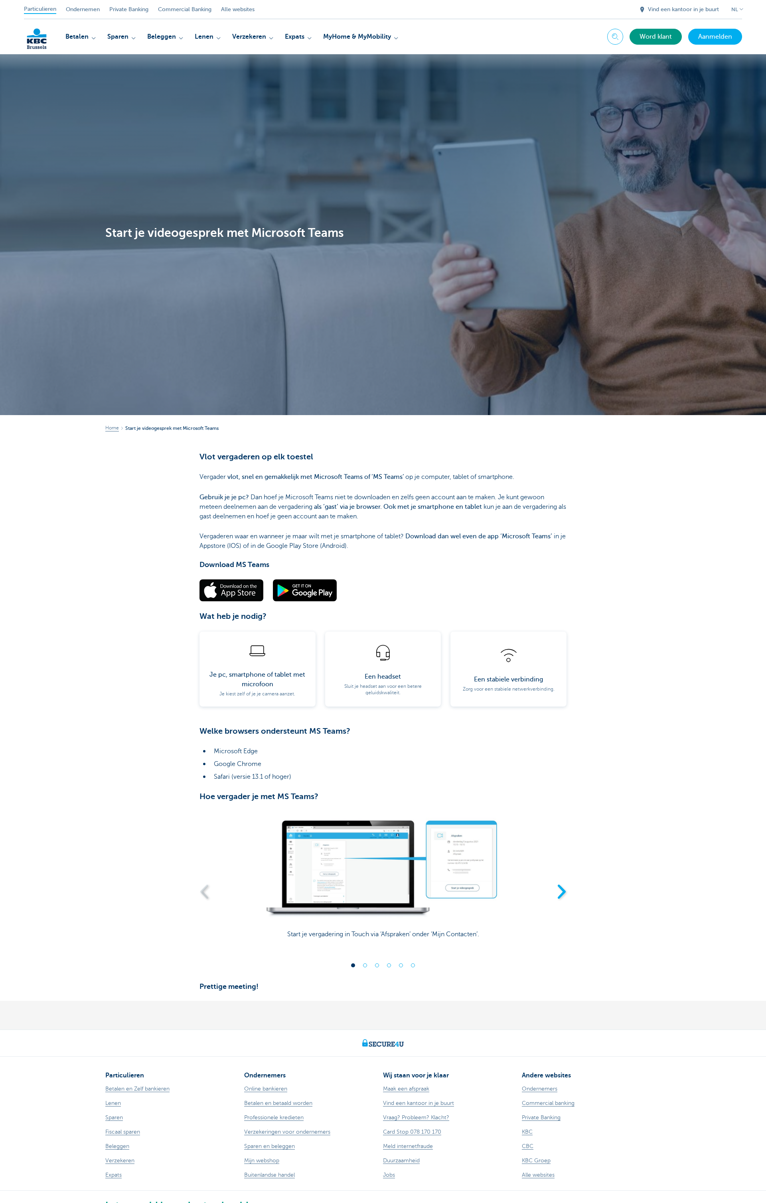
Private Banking (128, 9)
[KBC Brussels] (36, 36)
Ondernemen (83, 9)
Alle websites (238, 9)
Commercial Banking (184, 9)
